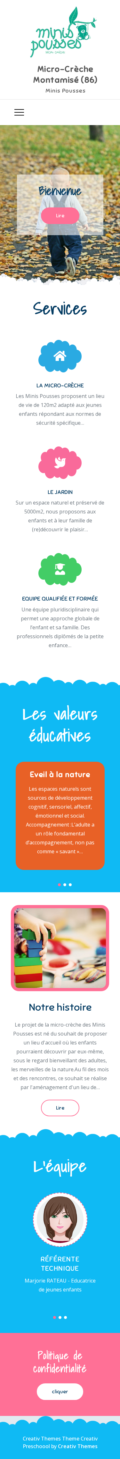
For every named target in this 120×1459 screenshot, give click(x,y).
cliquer (60, 1391)
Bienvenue (60, 191)
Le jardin (60, 492)
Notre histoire (60, 1007)
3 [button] (70, 884)
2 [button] (64, 884)
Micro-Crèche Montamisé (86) (65, 74)
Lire (60, 216)
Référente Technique (60, 1264)
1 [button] (59, 884)
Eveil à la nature (60, 774)
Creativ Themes (78, 1446)
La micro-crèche (60, 385)
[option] (60, 205)
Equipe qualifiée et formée (60, 598)
